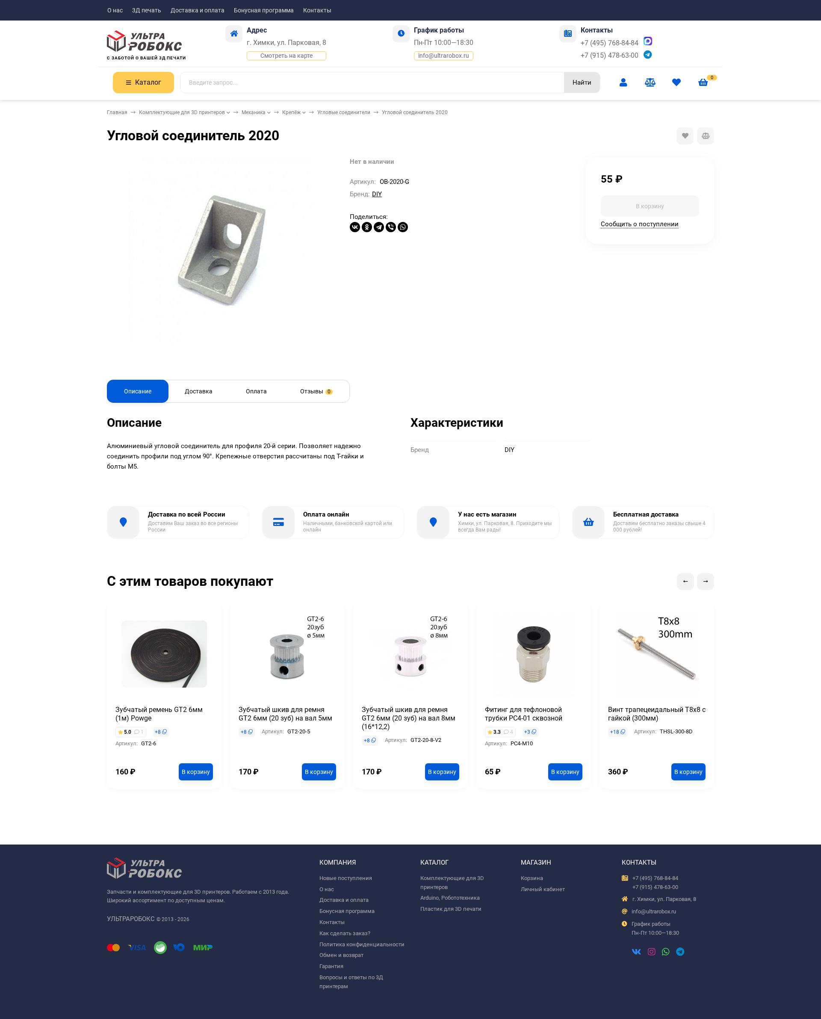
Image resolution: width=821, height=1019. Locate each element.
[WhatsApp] (403, 227)
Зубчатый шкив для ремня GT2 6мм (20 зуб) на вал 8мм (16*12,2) (408, 718)
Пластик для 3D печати (450, 909)
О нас (115, 10)
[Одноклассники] (367, 227)
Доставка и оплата (197, 10)
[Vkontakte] (636, 953)
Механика (254, 112)
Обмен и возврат (341, 955)
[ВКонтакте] (355, 227)
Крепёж (291, 112)
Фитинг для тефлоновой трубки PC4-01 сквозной (523, 714)
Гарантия (331, 966)
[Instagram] (652, 953)
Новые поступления (345, 878)
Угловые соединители (343, 112)
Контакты (317, 10)
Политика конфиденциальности (362, 944)
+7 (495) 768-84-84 (609, 43)
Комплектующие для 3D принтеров (182, 112)
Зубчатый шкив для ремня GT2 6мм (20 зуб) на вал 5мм (285, 714)
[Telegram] (379, 227)
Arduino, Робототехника (450, 898)
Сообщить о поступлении (640, 223)
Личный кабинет (543, 889)
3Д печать (146, 10)
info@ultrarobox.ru (443, 55)
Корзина (532, 878)
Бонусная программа (264, 10)
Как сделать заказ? (344, 933)
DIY (377, 194)
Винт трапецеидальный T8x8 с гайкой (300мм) (657, 714)
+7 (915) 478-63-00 (609, 55)
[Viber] (391, 227)
